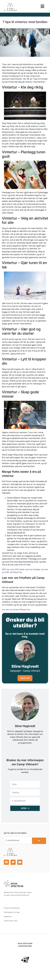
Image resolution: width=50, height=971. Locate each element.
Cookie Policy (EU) (10, 921)
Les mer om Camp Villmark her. (16, 609)
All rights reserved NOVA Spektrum (16, 895)
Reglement (8, 916)
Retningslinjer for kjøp (12, 912)
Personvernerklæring (11, 908)
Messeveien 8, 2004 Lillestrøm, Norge (17, 892)
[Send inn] (39, 840)
